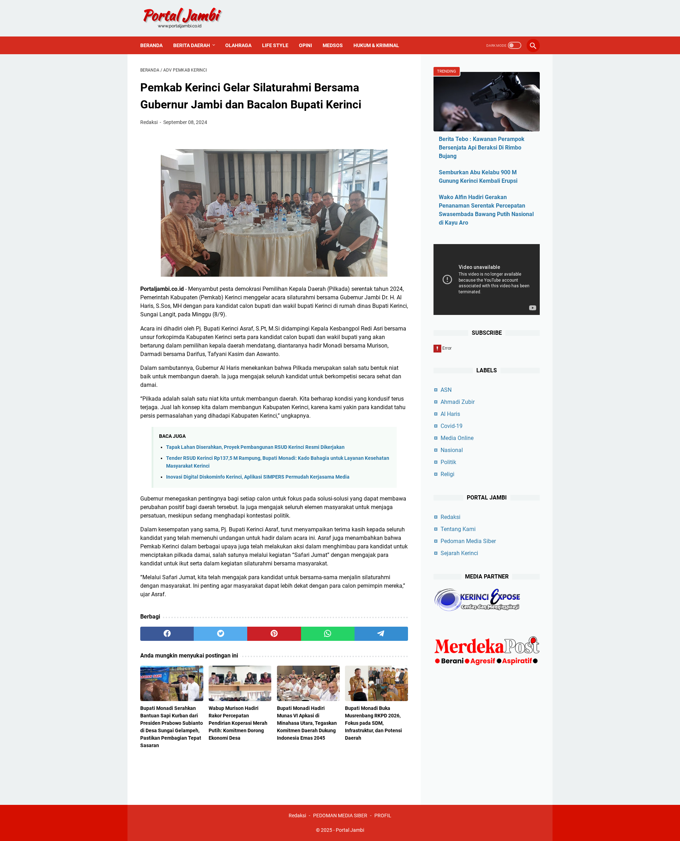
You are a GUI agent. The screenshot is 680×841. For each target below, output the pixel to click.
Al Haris (450, 414)
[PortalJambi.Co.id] (189, 18)
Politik (448, 462)
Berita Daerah (191, 45)
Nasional (452, 450)
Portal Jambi (350, 830)
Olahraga (238, 45)
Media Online (457, 438)
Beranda (151, 45)
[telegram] (381, 634)
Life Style (275, 45)
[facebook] (167, 634)
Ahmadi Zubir (458, 402)
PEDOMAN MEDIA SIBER (340, 815)
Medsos (333, 45)
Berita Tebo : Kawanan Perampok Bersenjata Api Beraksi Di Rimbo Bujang (482, 147)
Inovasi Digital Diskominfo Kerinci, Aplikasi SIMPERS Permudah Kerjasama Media (258, 477)
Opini (305, 45)
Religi (447, 474)
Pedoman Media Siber (468, 541)
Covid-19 (452, 426)
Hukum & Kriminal (376, 45)
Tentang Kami (458, 529)
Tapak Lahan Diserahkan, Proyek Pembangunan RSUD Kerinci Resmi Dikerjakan (255, 447)
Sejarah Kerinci (459, 553)
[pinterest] (274, 634)
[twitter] (220, 634)
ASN (446, 389)
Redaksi (450, 517)
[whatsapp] (328, 634)
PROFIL (382, 815)
